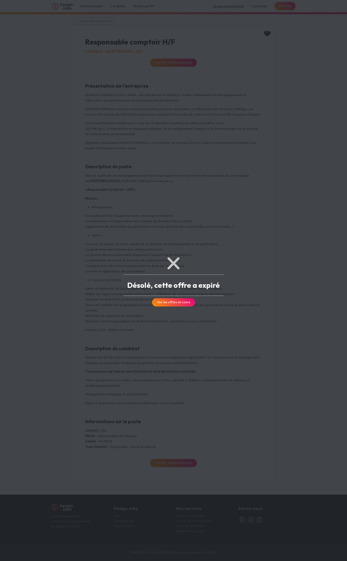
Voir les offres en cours (173, 302)
